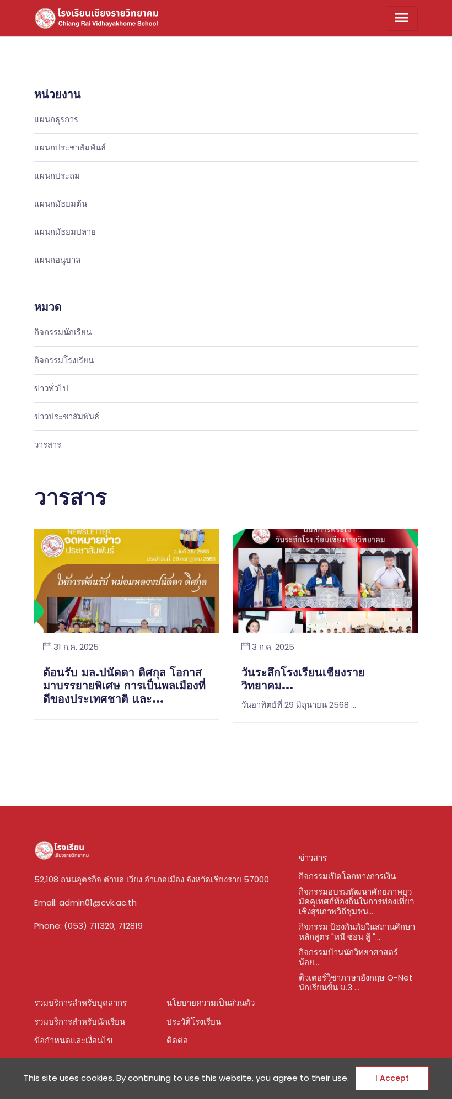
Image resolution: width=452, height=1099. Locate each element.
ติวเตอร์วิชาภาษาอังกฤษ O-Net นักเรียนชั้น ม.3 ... (356, 982)
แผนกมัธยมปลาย (65, 232)
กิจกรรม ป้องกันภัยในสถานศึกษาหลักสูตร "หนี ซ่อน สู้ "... (357, 931)
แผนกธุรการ (56, 120)
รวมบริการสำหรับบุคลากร (80, 1003)
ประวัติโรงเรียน (193, 1021)
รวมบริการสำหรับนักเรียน (79, 1021)
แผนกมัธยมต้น (60, 204)
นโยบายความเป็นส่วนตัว (210, 1003)
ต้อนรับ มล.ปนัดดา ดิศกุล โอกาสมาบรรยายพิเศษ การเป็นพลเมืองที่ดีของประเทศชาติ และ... (124, 686)
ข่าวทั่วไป (51, 389)
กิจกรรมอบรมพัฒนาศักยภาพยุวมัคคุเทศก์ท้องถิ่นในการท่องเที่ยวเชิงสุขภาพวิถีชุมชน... (356, 901)
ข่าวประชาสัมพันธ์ (66, 417)
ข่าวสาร (313, 858)
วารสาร (47, 445)
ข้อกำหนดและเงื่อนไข (73, 1040)
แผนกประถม (57, 176)
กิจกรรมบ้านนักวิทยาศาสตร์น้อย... (348, 957)
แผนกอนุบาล (57, 260)
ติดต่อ (177, 1040)
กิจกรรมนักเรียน (63, 332)
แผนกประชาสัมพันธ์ (70, 148)
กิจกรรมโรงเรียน (64, 360)
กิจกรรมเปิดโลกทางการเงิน (347, 876)
